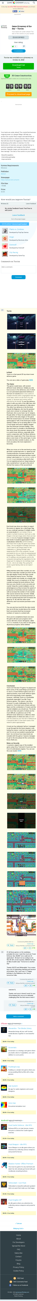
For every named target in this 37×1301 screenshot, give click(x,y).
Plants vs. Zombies (16, 229)
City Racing (13, 252)
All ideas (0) (4, 203)
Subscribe (18, 1253)
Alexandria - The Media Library (20, 1028)
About (18, 1239)
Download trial (18, 66)
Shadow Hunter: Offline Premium (20, 1164)
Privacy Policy (18, 1267)
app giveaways (11, 1023)
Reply (11, 945)
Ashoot (3, 174)
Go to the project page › (18, 219)
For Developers (18, 1242)
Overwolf (12, 245)
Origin (11, 237)
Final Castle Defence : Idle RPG (20, 1125)
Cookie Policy (18, 1271)
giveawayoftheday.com (22, 1292)
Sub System (13, 1086)
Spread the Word (18, 1246)
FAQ (18, 1249)
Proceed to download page (18, 94)
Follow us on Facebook (20, 1285)
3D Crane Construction (22, 75)
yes (25, 948)
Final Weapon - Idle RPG (17, 1144)
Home (18, 1235)
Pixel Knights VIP (15, 1200)
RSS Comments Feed (20, 1282)
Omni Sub (12, 1103)
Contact (18, 1257)
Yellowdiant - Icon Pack (17, 1183)
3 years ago (30, 943)
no (30, 948)
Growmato (12, 1048)
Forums (18, 1260)
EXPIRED (18, 37)
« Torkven (18, 1223)
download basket (14, 224)
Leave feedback (31, 203)
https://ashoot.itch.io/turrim (10, 180)
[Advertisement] (18, 20)
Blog (18, 1264)
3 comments (18, 51)
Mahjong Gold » (18, 1228)
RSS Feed (20, 1278)
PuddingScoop (14, 1067)
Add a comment (18, 1016)
